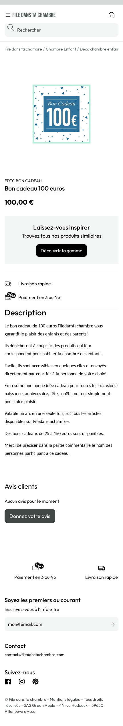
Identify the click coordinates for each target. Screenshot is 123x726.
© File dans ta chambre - (27, 699)
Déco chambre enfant (100, 49)
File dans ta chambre (23, 49)
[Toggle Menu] (8, 14)
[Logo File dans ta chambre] (34, 15)
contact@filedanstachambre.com (34, 654)
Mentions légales (65, 699)
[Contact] (111, 14)
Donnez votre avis (29, 516)
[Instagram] (21, 681)
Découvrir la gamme (61, 250)
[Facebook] (8, 681)
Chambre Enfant (61, 49)
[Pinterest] (35, 681)
